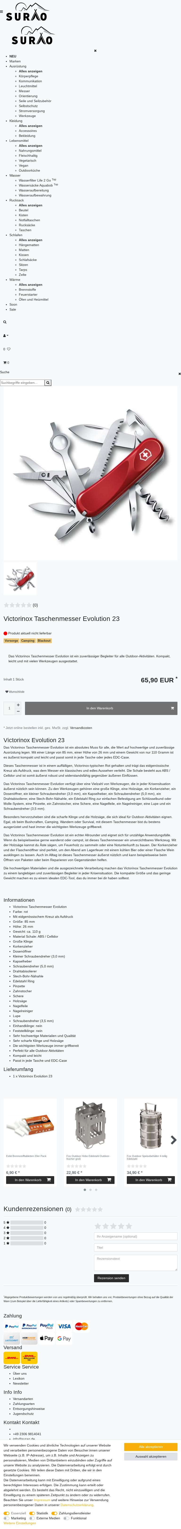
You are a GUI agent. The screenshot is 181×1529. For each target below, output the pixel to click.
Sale (12, 309)
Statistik (42, 1513)
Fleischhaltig (28, 155)
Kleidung (15, 121)
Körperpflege (28, 76)
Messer (24, 91)
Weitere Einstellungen (20, 1523)
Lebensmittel (19, 141)
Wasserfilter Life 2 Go (37, 180)
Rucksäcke (27, 225)
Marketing (18, 1518)
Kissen (24, 255)
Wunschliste (16, 691)
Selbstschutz (28, 106)
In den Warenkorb (99, 708)
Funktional (78, 1518)
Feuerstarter (28, 294)
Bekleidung (27, 136)
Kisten (23, 215)
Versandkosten (81, 728)
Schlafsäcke (28, 260)
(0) (35, 605)
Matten (24, 250)
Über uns (20, 1373)
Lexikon (19, 1378)
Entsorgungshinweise (29, 1409)
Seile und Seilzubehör (35, 101)
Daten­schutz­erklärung (77, 1505)
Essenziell (18, 1513)
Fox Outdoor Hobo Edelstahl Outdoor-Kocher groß (88, 1157)
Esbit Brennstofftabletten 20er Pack (26, 1156)
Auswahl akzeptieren (151, 1456)
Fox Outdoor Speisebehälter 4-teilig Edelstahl (147, 1157)
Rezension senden (111, 1278)
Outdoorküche (29, 170)
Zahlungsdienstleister (75, 1513)
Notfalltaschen (29, 220)
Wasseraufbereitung (34, 190)
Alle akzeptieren (151, 1447)
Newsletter (21, 1383)
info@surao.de (24, 1439)
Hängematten (29, 245)
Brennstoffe (27, 289)
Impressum (42, 1500)
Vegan (23, 165)
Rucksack (16, 200)
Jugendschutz (23, 1414)
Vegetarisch (27, 160)
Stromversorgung (32, 111)
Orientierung (28, 96)
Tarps (23, 270)
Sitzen (23, 265)
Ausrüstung (17, 66)
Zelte (22, 275)
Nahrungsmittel (30, 150)
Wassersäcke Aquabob (38, 185)
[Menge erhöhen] (18, 705)
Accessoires (28, 131)
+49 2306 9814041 (27, 1434)
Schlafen (15, 235)
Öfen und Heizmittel (33, 299)
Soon (13, 304)
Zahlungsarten (24, 1404)
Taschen (25, 230)
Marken (15, 61)
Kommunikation (30, 81)
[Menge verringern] (18, 711)
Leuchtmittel (28, 86)
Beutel (23, 210)
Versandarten (23, 1399)
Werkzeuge (27, 116)
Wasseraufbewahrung (35, 195)
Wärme (14, 280)
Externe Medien (48, 1518)
